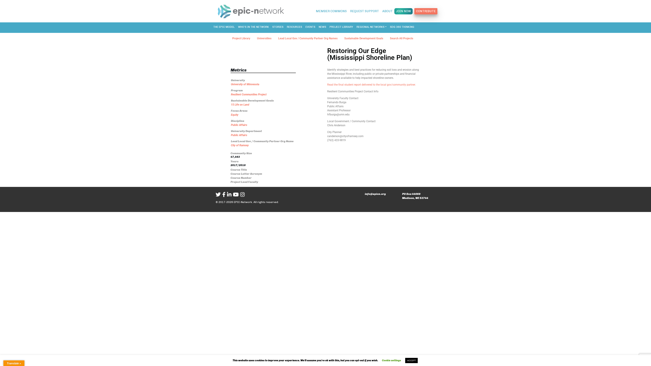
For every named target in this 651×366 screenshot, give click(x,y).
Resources (294, 26)
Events (310, 26)
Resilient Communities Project (249, 94)
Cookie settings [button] (391, 360)
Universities (264, 38)
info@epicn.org (375, 194)
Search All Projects (401, 38)
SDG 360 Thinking (402, 26)
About (387, 11)
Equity (234, 114)
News (322, 26)
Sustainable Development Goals (363, 38)
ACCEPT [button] (411, 360)
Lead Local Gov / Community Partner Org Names (308, 38)
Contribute (426, 11)
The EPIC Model (224, 26)
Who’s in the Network (253, 26)
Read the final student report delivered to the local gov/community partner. (371, 84)
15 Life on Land (240, 104)
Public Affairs (239, 125)
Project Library (341, 26)
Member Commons (331, 11)
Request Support (364, 11)
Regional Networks (370, 26)
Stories (277, 26)
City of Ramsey (240, 145)
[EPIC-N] (251, 11)
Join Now (403, 11)
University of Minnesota (245, 84)
